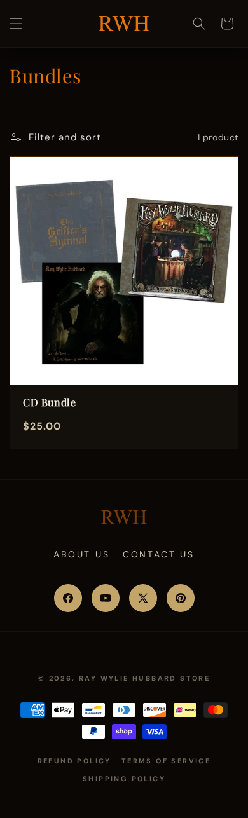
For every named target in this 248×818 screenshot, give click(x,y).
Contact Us (159, 554)
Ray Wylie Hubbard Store (144, 678)
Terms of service (165, 760)
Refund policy (74, 760)
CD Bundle (49, 402)
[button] (16, 23)
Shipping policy (124, 778)
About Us (81, 554)
